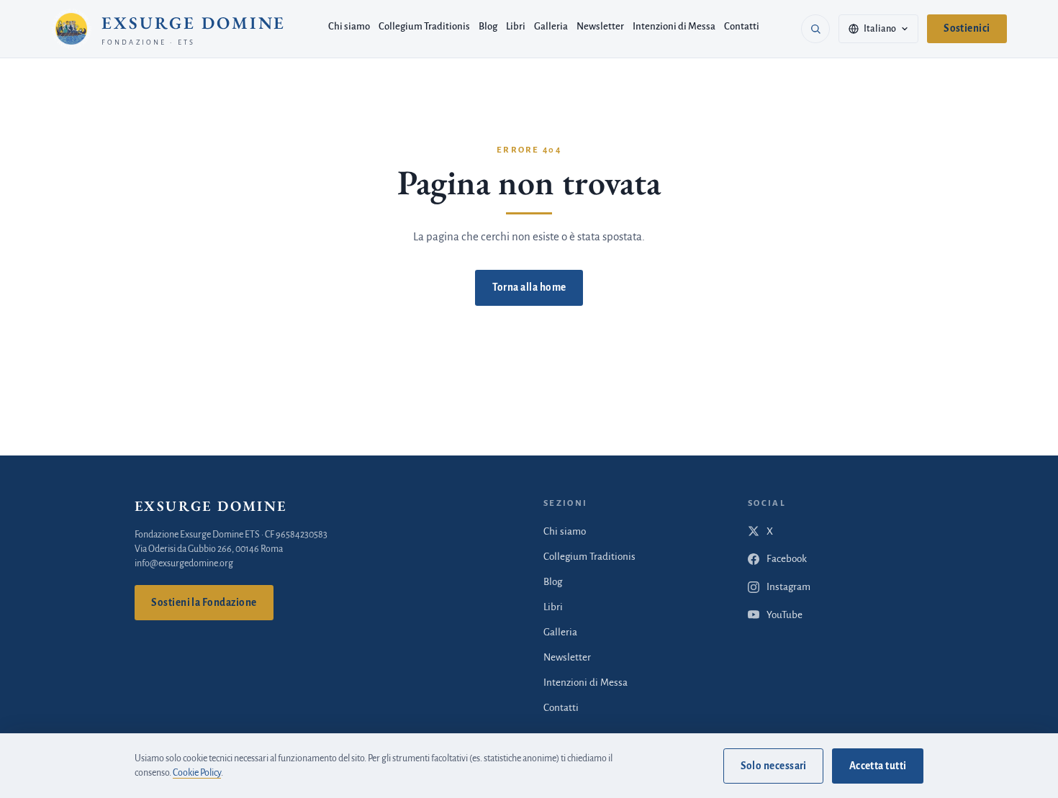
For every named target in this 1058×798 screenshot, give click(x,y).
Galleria (551, 26)
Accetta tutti (878, 766)
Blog (488, 26)
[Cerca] (815, 28)
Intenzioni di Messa (674, 26)
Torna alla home (529, 287)
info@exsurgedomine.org (184, 563)
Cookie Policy (197, 773)
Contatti (741, 26)
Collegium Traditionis (424, 26)
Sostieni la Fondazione (203, 602)
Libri (515, 26)
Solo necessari (774, 766)
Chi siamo (349, 26)
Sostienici (967, 28)
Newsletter (600, 26)
